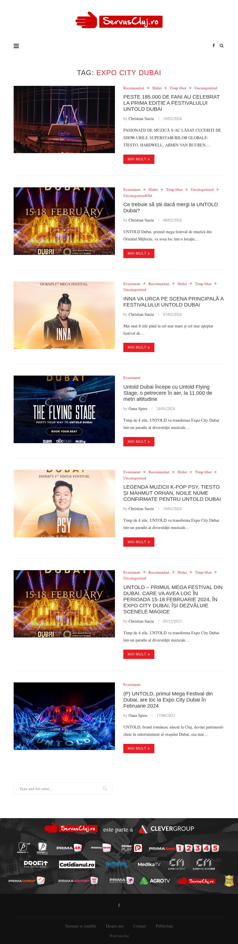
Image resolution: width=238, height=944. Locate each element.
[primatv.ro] (23, 847)
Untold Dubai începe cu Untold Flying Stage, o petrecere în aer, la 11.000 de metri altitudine (167, 393)
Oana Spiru (138, 408)
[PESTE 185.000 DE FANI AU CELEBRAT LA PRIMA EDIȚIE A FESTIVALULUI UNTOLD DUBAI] (64, 119)
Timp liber (178, 88)
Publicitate (164, 926)
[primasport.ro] (184, 848)
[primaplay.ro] (132, 848)
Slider (157, 88)
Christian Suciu (141, 118)
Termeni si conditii (80, 926)
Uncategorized (205, 88)
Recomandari (133, 88)
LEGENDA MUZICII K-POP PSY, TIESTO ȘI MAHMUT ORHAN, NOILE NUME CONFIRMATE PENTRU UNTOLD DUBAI (172, 493)
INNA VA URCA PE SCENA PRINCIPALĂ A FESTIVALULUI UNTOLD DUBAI (173, 302)
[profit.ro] (36, 864)
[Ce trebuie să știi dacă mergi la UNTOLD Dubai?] (64, 221)
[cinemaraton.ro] (176, 864)
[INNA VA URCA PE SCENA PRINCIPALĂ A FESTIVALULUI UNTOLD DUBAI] (64, 315)
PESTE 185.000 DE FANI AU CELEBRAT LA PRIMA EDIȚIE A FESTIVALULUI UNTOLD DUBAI (171, 103)
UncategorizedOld (137, 195)
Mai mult (137, 159)
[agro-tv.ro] (155, 881)
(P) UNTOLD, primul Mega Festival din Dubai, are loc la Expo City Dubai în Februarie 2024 (168, 700)
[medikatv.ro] (149, 864)
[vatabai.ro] (229, 880)
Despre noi (115, 926)
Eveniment (131, 189)
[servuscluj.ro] (197, 880)
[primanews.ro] (101, 847)
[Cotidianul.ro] (77, 864)
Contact (140, 926)
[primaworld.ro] (122, 880)
